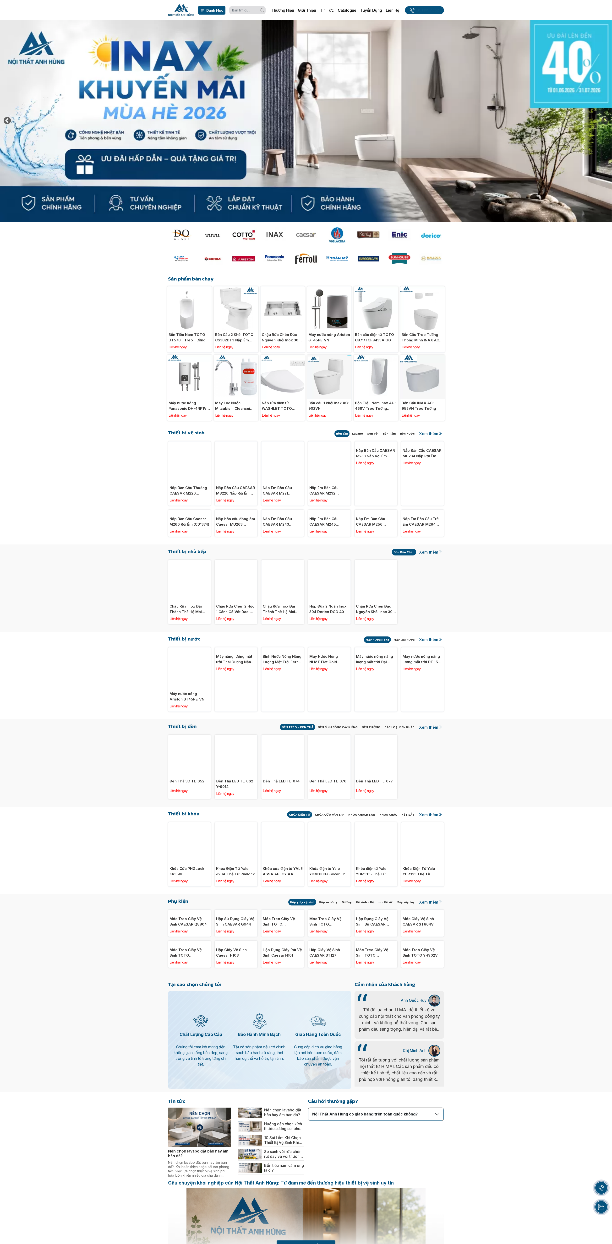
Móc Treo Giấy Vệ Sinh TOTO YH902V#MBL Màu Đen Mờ (186, 1064)
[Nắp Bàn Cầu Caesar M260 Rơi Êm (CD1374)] (189, 512)
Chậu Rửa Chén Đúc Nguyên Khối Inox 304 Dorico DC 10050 (281, 337)
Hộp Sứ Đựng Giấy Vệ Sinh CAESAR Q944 (235, 996)
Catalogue (347, 10)
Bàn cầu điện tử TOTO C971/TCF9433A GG (374, 337)
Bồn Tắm (389, 433)
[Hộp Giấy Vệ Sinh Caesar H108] (236, 1018)
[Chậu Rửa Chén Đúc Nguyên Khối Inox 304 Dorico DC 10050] (283, 289)
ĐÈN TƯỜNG (371, 764)
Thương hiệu (282, 10)
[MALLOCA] (431, 258)
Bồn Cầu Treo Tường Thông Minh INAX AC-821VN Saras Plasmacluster (421, 337)
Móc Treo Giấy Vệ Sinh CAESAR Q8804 (188, 996)
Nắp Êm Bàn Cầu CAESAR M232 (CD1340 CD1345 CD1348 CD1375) (324, 490)
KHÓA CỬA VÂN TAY (329, 852)
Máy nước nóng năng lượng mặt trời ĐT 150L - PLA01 (423, 734)
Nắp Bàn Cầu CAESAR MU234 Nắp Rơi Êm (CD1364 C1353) (422, 490)
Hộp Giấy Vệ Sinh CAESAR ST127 (324, 1064)
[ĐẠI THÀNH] (181, 258)
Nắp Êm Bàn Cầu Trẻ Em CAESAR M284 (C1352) (421, 559)
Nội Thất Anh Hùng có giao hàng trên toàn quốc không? (365, 1225)
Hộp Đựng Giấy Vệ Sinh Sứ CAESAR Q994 (372, 996)
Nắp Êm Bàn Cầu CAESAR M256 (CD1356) (370, 559)
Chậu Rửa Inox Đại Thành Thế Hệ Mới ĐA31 (279, 646)
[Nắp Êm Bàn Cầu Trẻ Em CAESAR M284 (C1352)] (422, 512)
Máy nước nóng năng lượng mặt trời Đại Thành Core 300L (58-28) (376, 734)
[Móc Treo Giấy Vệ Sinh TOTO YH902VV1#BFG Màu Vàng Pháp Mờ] (376, 1018)
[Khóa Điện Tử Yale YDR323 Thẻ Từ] (422, 862)
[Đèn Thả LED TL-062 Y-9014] (236, 775)
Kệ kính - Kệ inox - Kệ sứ (374, 939)
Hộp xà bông (328, 939)
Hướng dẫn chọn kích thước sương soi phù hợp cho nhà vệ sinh (283, 1238)
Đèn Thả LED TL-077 (374, 818)
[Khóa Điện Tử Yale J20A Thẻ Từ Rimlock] (236, 862)
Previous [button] (7, 121)
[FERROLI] (306, 258)
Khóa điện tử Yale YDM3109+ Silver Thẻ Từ (328, 909)
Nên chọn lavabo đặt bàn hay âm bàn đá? (282, 1224)
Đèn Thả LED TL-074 (281, 818)
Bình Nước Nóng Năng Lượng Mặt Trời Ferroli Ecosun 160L (282, 734)
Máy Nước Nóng (377, 677)
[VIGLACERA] (337, 234)
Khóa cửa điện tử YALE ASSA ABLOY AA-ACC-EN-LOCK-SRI (283, 909)
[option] (306, 121)
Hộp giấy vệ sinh (302, 939)
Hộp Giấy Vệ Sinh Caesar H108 (231, 1064)
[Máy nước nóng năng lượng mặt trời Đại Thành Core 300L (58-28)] (376, 687)
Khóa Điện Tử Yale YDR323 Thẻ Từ (419, 909)
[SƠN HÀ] (212, 258)
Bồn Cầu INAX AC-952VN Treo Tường (419, 406)
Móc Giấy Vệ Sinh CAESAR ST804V (418, 996)
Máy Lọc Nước (404, 677)
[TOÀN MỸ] (337, 258)
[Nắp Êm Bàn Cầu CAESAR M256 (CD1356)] (376, 512)
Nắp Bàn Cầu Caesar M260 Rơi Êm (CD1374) (189, 559)
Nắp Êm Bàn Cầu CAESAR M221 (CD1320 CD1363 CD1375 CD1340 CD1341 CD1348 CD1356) (277, 490)
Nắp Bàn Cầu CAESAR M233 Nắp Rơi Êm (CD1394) (375, 490)
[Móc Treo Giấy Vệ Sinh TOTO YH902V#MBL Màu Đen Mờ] (189, 1018)
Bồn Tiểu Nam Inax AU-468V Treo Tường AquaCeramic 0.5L (375, 406)
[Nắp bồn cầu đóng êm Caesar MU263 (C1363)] (236, 512)
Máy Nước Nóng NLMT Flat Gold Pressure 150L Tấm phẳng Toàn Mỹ (326, 734)
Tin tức (327, 10)
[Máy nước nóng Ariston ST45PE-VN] (329, 289)
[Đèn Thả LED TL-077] (376, 775)
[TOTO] (212, 234)
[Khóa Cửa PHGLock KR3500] (189, 862)
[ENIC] (399, 234)
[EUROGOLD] (368, 258)
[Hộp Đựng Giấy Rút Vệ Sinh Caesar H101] (283, 1018)
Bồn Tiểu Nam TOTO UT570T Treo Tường (187, 337)
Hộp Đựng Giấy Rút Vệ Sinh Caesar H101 (282, 1064)
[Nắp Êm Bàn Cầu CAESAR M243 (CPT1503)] (283, 512)
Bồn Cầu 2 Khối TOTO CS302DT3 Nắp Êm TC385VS (234, 337)
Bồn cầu (342, 433)
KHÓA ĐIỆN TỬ (300, 852)
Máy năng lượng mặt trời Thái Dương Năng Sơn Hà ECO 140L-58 (234, 734)
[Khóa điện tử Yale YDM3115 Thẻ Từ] (376, 862)
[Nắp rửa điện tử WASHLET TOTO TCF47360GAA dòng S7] (283, 357)
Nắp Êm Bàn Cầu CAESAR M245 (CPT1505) (324, 559)
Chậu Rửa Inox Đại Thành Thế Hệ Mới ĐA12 (185, 646)
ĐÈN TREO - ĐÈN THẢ (297, 764)
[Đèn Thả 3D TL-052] (189, 775)
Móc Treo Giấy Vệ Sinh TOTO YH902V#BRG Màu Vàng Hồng (326, 996)
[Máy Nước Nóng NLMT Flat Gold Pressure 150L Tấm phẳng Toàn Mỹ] (329, 687)
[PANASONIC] (275, 258)
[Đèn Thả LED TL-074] (283, 775)
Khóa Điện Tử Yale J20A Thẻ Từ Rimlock (235, 909)
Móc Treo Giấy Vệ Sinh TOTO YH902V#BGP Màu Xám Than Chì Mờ (279, 996)
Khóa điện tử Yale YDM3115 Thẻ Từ (371, 909)
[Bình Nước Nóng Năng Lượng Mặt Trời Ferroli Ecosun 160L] (283, 687)
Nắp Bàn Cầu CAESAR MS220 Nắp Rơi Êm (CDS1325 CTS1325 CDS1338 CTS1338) (235, 490)
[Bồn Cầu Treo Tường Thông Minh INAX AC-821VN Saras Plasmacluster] (422, 289)
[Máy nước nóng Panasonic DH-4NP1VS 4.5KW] (189, 357)
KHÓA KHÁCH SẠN (361, 852)
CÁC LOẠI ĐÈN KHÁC (399, 764)
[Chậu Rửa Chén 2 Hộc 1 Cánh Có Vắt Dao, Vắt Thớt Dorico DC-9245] (236, 600)
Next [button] (605, 121)
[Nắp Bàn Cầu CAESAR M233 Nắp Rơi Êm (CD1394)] (376, 444)
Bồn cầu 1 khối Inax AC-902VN (329, 406)
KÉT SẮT (408, 852)
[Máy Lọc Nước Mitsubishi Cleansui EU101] (236, 357)
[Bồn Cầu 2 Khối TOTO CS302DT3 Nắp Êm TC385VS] (236, 289)
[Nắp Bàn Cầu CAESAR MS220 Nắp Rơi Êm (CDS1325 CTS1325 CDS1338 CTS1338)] (236, 444)
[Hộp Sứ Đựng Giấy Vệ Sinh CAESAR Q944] (236, 950)
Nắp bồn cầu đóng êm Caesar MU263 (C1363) (235, 559)
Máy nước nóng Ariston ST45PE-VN (329, 337)
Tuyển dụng (371, 10)
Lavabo (357, 433)
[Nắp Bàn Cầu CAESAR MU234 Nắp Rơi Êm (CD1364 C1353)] (422, 444)
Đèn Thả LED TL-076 (327, 818)
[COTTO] (243, 234)
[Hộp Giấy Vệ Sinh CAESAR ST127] (329, 1018)
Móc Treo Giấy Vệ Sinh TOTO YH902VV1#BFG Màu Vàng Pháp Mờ (374, 1064)
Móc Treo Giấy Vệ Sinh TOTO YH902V (420, 1064)
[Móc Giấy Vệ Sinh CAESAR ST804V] (422, 950)
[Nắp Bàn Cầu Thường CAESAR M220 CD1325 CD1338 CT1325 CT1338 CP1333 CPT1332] (189, 444)
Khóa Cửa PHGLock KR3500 (186, 909)
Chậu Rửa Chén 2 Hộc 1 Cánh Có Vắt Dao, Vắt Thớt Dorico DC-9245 (235, 646)
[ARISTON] (243, 258)
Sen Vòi (372, 433)
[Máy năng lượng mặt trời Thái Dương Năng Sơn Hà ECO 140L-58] (236, 687)
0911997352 (427, 10)
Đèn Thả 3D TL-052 (186, 818)
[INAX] (275, 234)
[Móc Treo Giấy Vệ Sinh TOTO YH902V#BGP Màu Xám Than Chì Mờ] (283, 950)
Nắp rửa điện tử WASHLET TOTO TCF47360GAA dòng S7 (281, 406)
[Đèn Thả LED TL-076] (329, 775)
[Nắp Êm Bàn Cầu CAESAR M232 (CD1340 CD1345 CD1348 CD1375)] (329, 444)
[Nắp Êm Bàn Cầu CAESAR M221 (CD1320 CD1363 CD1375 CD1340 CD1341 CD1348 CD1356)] (283, 444)
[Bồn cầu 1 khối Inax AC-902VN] (329, 357)
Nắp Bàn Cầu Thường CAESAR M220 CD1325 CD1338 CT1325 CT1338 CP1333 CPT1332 (188, 490)
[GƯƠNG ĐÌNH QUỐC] (181, 234)
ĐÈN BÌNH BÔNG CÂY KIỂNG (337, 764)
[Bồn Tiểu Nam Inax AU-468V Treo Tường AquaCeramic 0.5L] (376, 357)
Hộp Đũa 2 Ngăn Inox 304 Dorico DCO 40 (327, 646)
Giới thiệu (307, 10)
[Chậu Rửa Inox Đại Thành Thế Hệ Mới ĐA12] (189, 600)
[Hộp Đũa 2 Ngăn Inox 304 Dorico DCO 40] (329, 600)
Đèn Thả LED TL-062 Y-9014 (234, 821)
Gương (347, 939)
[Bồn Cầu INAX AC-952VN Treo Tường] (422, 357)
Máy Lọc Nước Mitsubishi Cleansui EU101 (232, 406)
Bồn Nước (407, 433)
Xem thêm (428, 433)
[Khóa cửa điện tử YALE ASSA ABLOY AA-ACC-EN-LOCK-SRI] (283, 862)
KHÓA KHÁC (388, 852)
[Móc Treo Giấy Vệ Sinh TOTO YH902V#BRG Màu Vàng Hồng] (329, 950)
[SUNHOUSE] (399, 258)
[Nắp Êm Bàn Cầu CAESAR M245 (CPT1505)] (329, 512)
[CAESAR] (306, 234)
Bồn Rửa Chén (404, 589)
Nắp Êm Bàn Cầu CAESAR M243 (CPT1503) (277, 559)
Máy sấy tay (406, 939)
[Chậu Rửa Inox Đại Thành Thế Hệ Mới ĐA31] (283, 600)
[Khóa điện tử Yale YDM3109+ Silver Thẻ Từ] (329, 862)
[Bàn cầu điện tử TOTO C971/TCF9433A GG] (376, 289)
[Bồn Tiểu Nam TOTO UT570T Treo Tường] (189, 289)
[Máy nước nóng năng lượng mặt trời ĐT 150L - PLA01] (422, 687)
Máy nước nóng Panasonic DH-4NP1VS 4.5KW (189, 406)
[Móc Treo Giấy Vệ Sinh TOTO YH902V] (422, 1018)
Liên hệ (392, 10)
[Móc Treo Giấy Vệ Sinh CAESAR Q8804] (189, 950)
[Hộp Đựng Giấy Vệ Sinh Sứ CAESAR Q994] (376, 950)
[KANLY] (368, 234)
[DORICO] (431, 234)
